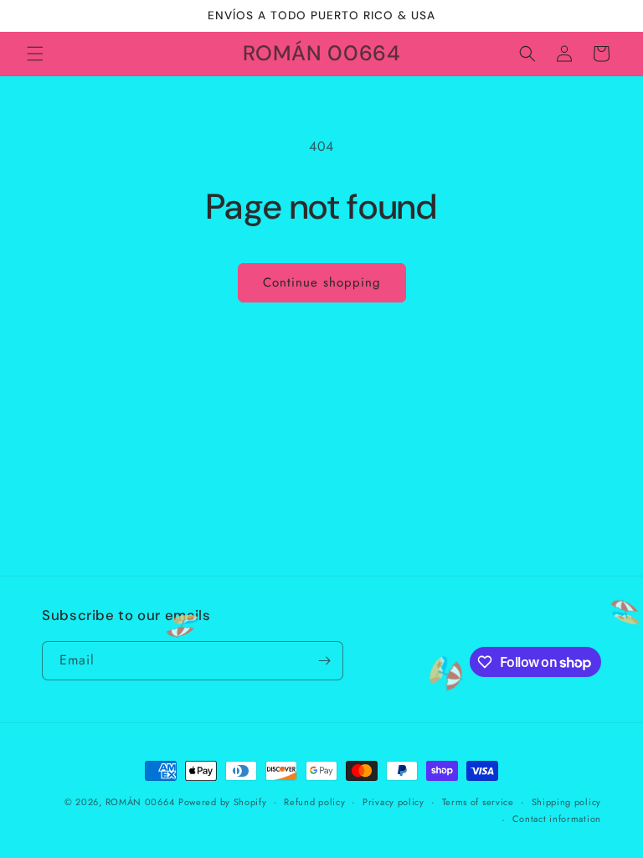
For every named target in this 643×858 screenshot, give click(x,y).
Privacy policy (393, 802)
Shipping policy (567, 802)
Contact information (556, 818)
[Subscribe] (324, 660)
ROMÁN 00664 (140, 802)
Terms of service (478, 802)
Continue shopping (322, 282)
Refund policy (314, 802)
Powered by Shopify (222, 802)
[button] (35, 53)
